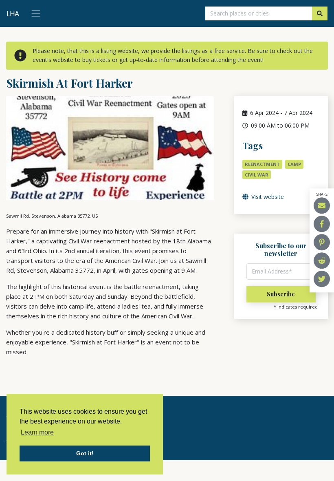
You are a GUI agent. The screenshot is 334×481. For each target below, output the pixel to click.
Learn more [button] (37, 432)
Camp (294, 164)
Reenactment (262, 164)
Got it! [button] (85, 453)
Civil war (256, 175)
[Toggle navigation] (36, 13)
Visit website (267, 197)
